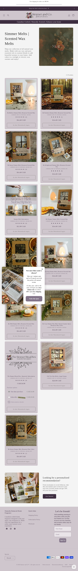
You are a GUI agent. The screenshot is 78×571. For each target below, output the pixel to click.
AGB (66, 564)
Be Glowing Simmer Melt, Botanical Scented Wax (57, 271)
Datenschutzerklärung (57, 564)
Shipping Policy (33, 515)
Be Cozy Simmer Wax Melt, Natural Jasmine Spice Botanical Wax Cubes (57, 324)
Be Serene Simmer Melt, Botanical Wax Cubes (21, 449)
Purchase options (12, 387)
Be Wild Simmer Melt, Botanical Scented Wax (21, 324)
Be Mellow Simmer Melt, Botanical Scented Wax (21, 113)
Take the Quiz (34, 299)
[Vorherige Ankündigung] (4, 8)
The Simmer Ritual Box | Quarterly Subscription (21, 376)
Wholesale (31, 524)
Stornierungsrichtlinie (67, 566)
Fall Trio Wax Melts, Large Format (57, 376)
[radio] (9, 391)
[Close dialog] (42, 269)
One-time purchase (17, 391)
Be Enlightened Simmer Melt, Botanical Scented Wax (57, 165)
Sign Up (62, 540)
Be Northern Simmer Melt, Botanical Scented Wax (57, 113)
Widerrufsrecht (46, 564)
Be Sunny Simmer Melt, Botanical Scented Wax (21, 165)
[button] (4, 15)
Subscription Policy (34, 519)
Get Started (49, 496)
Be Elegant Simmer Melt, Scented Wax (57, 219)
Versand (71, 564)
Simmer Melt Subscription (21, 219)
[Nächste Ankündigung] (74, 8)
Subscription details (17, 402)
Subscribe (18, 397)
